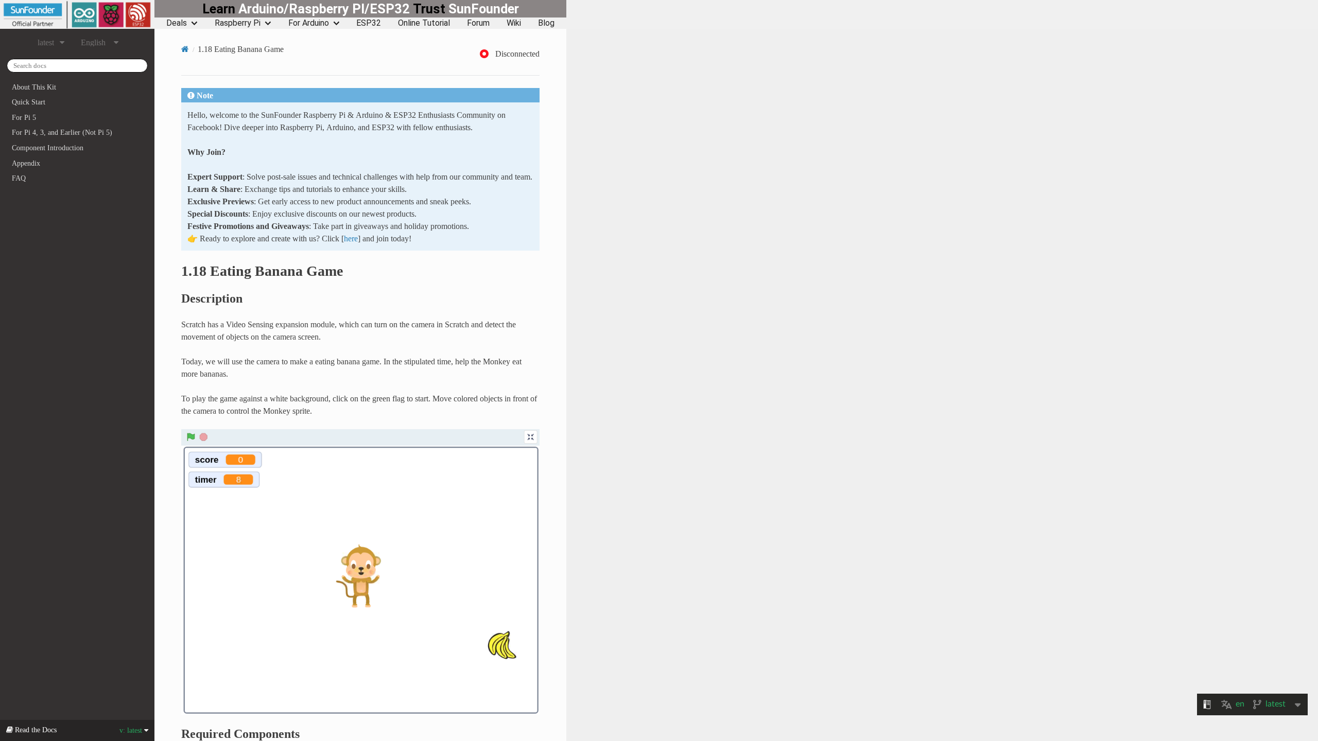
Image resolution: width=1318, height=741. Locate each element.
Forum (478, 23)
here (351, 238)
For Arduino (308, 23)
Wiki (514, 23)
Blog (546, 23)
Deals (176, 23)
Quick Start (28, 101)
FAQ (19, 178)
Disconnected (517, 53)
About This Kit (34, 87)
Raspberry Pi (238, 23)
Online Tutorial (424, 23)
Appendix (26, 163)
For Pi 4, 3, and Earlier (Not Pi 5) (62, 132)
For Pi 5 (24, 117)
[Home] (185, 49)
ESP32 (368, 23)
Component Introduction (47, 147)
